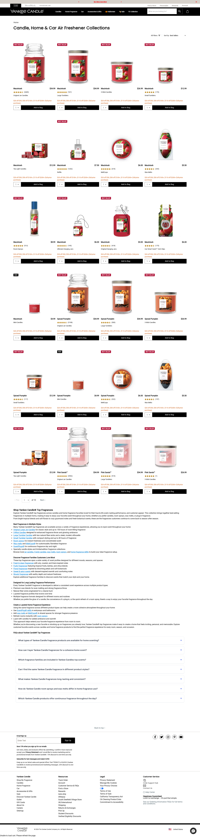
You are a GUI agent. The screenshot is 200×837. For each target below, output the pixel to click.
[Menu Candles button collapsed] (62, 11)
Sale (18, 794)
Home (16, 22)
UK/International (65, 802)
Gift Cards (21, 802)
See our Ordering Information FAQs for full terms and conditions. (162, 803)
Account (61, 783)
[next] (121, 2)
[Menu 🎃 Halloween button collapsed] (116, 11)
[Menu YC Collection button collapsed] (138, 11)
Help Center (150, 792)
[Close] (196, 2)
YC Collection (133, 12)
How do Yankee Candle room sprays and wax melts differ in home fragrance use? (58, 689)
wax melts (51, 552)
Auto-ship (62, 794)
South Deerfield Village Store (70, 799)
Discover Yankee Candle (26, 797)
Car (82, 12)
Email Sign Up (21, 736)
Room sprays (18, 541)
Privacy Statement (32, 752)
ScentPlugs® (18, 546)
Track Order (63, 780)
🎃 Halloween (110, 12)
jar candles (29, 552)
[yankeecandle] (16, 5)
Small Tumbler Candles (22, 538)
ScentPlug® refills (24, 610)
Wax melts (17, 544)
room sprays (61, 552)
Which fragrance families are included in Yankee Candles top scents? (52, 660)
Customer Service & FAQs (68, 786)
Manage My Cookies (108, 783)
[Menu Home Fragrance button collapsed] (78, 11)
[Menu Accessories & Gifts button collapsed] (102, 11)
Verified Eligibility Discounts (69, 816)
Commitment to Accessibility (111, 802)
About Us (20, 805)
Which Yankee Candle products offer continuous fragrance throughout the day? (57, 698)
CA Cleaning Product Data (110, 799)
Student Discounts (65, 813)
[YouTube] (181, 737)
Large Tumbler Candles (22, 535)
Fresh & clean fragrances (23, 563)
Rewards (61, 791)
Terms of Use (105, 791)
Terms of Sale (105, 794)
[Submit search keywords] (179, 11)
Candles (58, 12)
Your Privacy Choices (108, 786)
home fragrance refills (80, 552)
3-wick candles (40, 552)
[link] (21, 92)
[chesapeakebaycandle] (45, 5)
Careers (20, 808)
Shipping (62, 805)
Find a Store (63, 788)
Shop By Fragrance (24, 780)
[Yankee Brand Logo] (27, 11)
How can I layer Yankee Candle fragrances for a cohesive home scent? (52, 650)
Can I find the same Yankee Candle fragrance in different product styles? (53, 669)
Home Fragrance (71, 12)
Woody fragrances (20, 574)
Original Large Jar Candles (24, 530)
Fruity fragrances (20, 566)
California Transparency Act (111, 796)
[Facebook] (155, 737)
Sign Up (68, 740)
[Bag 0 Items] (187, 12)
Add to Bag (38, 107)
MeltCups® (30, 544)
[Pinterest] (174, 737)
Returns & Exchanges (67, 808)
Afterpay (61, 797)
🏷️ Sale (121, 12)
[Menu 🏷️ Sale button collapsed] (125, 11)
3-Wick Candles (19, 532)
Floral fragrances (20, 569)
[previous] (79, 2)
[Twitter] (161, 737)
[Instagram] (168, 737)
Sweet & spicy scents (22, 571)
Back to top (99, 728)
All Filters (154, 35)
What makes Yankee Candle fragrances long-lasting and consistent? (52, 679)
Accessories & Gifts (94, 12)
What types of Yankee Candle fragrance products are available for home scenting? (58, 640)
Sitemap (20, 811)
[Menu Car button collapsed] (84, 11)
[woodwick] (30, 5)
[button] (193, 831)
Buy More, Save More (100, 2)
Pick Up (61, 811)
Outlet (19, 799)
